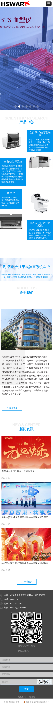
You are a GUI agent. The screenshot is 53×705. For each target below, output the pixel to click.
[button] (49, 3)
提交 (26, 689)
